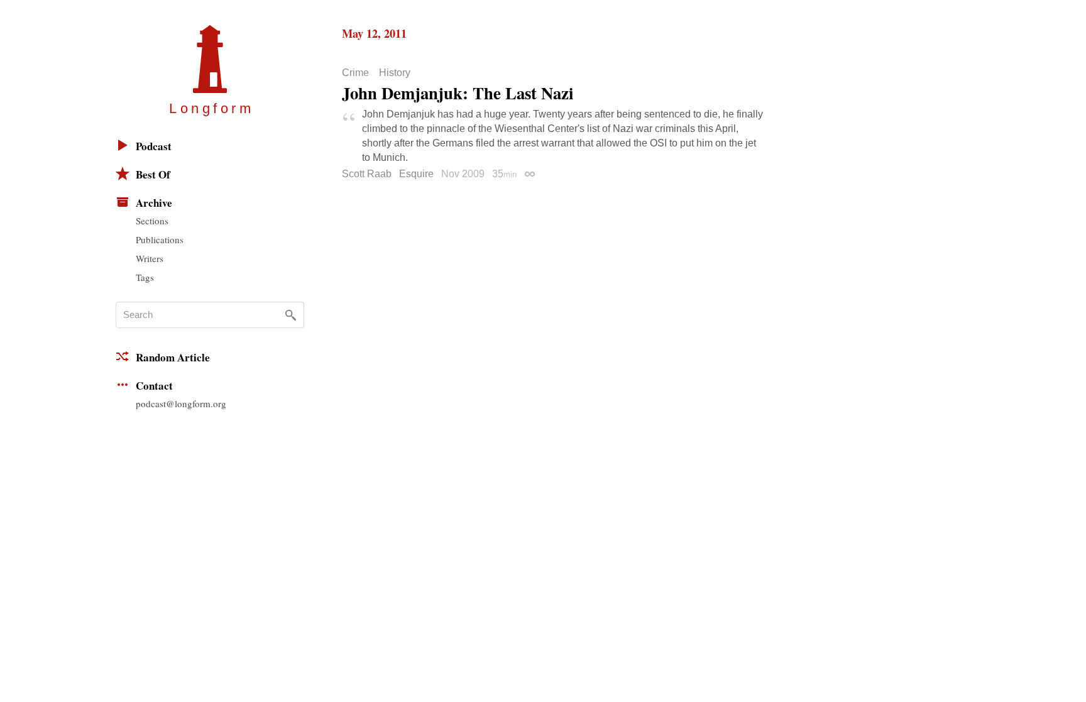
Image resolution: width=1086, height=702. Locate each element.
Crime (355, 73)
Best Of (153, 174)
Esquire (416, 173)
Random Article (173, 357)
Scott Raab (367, 173)
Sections (152, 220)
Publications (160, 239)
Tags (145, 277)
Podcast (154, 146)
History (394, 73)
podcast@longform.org (181, 403)
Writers (149, 258)
